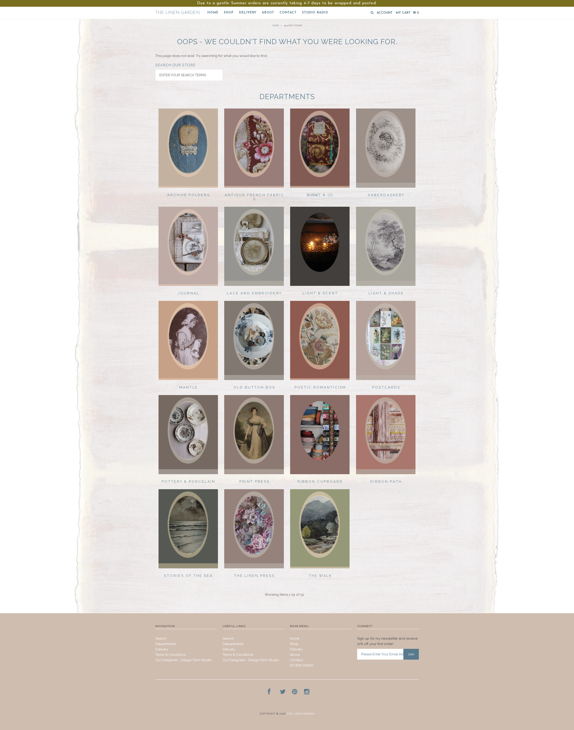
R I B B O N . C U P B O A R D (320, 482)
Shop (229, 12)
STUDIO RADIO (315, 12)
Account (385, 13)
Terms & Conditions (170, 655)
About (268, 12)
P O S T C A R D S (386, 387)
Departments (165, 644)
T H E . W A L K (320, 576)
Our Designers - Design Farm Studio (183, 660)
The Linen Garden (177, 13)
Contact (288, 12)
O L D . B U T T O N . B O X (254, 387)
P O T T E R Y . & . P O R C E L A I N (188, 482)
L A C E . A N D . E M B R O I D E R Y (254, 293)
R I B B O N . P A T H (385, 482)
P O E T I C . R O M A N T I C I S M (320, 387)
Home (212, 12)
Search (161, 639)
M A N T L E (188, 387)
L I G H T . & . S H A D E (386, 293)
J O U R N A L (188, 293)
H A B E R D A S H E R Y (386, 195)
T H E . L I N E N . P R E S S (254, 576)
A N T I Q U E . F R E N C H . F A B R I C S (254, 197)
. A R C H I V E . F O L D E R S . (188, 195)
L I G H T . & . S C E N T (320, 293)
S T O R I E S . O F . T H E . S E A (188, 576)
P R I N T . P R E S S (254, 482)
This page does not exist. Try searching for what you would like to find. (211, 56)
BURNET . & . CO (320, 195)
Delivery (248, 12)
